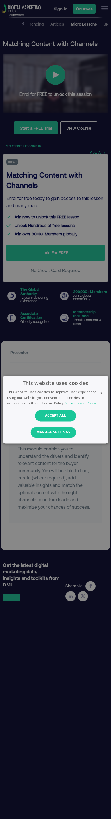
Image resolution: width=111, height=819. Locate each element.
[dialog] (55, 409)
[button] (55, 432)
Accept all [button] (55, 415)
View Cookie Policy (80, 403)
